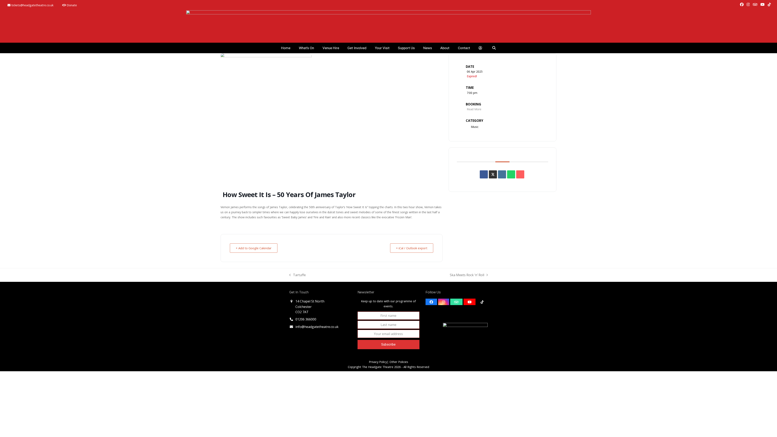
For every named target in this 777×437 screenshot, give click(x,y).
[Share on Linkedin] (502, 174)
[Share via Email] (520, 174)
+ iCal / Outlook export (411, 248)
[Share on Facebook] (484, 174)
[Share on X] (493, 174)
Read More (474, 109)
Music (475, 127)
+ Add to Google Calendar (254, 248)
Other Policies (398, 362)
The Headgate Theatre (377, 367)
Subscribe (388, 344)
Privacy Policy (378, 362)
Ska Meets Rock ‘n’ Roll (467, 275)
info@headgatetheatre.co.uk (317, 327)
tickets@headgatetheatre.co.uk (32, 5)
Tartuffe (297, 275)
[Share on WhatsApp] (511, 174)
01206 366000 (305, 319)
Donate (71, 5)
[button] (494, 48)
